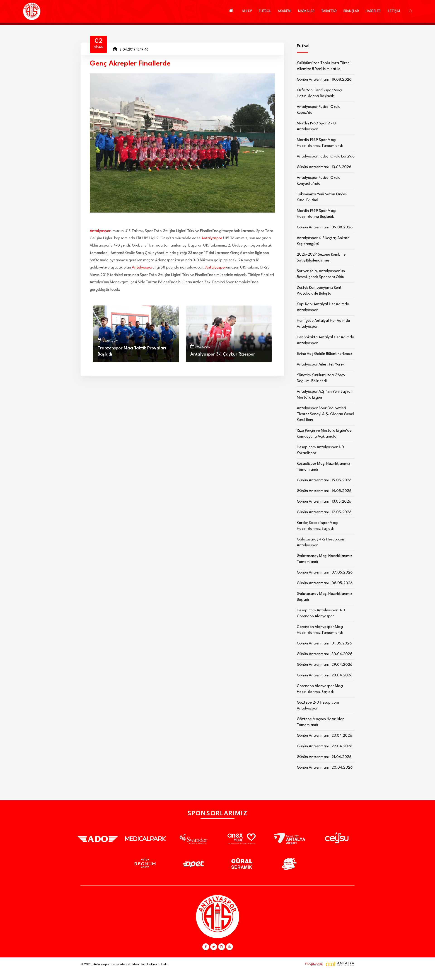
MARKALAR (306, 11)
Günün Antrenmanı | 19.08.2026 (324, 80)
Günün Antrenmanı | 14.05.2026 (324, 491)
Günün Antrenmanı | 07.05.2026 (325, 572)
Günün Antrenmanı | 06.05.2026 (325, 583)
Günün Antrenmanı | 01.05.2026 (324, 643)
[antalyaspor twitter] (213, 946)
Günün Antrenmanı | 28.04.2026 (324, 675)
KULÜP (247, 11)
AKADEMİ (284, 11)
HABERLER (373, 11)
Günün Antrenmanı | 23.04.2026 (324, 736)
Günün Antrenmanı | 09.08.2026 (325, 227)
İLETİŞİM (393, 11)
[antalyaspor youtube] (229, 946)
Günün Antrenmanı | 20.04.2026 (325, 768)
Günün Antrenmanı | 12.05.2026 (324, 512)
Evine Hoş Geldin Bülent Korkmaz (324, 354)
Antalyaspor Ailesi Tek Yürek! (321, 364)
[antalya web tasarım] (313, 964)
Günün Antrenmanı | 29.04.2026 (324, 665)
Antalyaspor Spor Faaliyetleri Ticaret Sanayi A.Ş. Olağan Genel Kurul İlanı (325, 414)
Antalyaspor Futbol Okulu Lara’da (326, 156)
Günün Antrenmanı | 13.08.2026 (324, 167)
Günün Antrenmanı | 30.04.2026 (324, 654)
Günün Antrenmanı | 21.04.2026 (324, 757)
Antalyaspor (100, 231)
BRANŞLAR (351, 11)
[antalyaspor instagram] (221, 946)
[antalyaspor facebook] (205, 946)
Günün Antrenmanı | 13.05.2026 (324, 502)
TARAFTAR (329, 11)
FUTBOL (265, 11)
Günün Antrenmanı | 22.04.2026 (324, 746)
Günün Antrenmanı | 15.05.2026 (324, 480)
